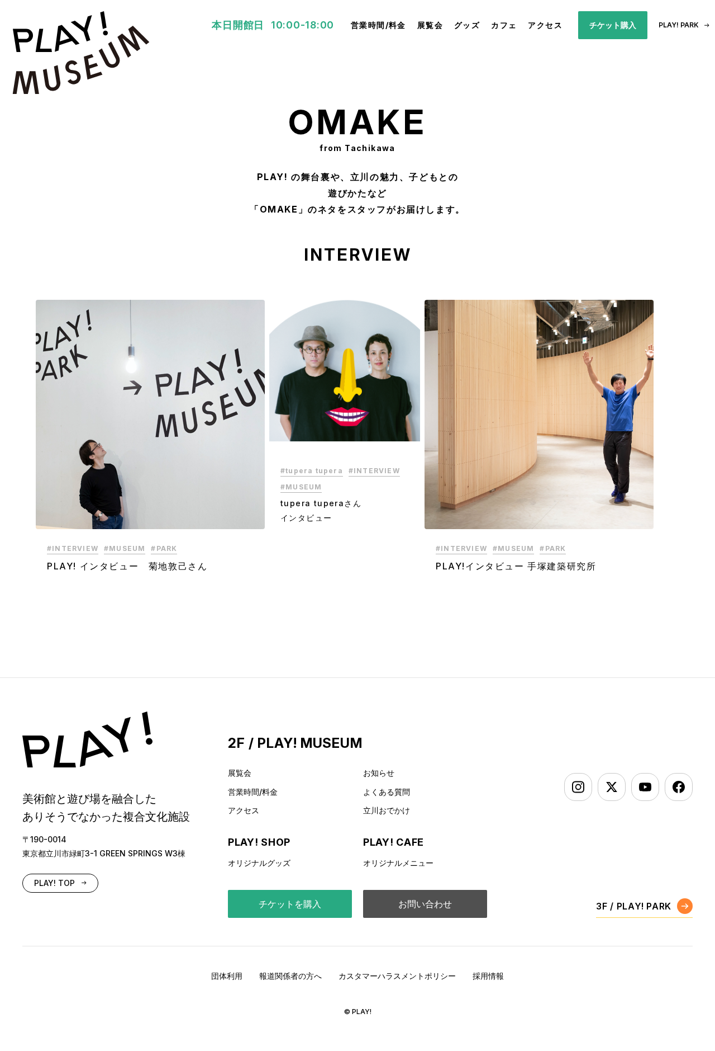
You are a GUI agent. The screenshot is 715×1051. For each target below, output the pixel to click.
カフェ (504, 25)
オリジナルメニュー (398, 863)
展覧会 (430, 25)
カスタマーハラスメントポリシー (397, 976)
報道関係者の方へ (290, 976)
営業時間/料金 (378, 25)
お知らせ (378, 772)
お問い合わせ (425, 903)
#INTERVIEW (72, 548)
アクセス (545, 25)
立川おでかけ (386, 810)
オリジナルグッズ (259, 863)
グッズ (467, 25)
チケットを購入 (290, 903)
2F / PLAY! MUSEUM (295, 743)
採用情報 (488, 976)
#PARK (164, 548)
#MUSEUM (124, 548)
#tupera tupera (311, 470)
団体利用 (226, 976)
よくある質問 (386, 792)
